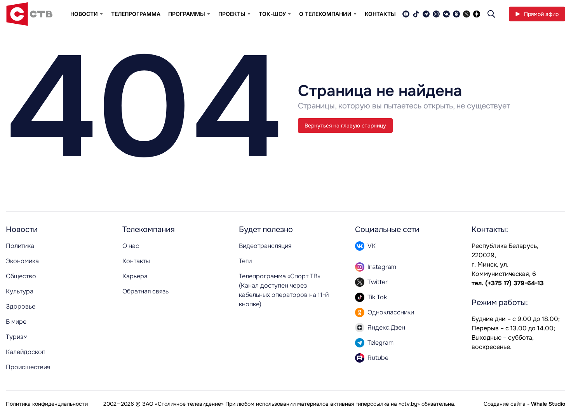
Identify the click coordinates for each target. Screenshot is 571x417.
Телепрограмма (135, 13)
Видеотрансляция (265, 246)
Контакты (380, 13)
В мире (16, 322)
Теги (245, 261)
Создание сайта (505, 403)
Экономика (22, 261)
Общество (21, 276)
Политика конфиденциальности (47, 403)
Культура (19, 291)
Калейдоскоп (25, 352)
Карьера (135, 276)
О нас (130, 246)
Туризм (17, 337)
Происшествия (28, 367)
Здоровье (20, 306)
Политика (20, 246)
